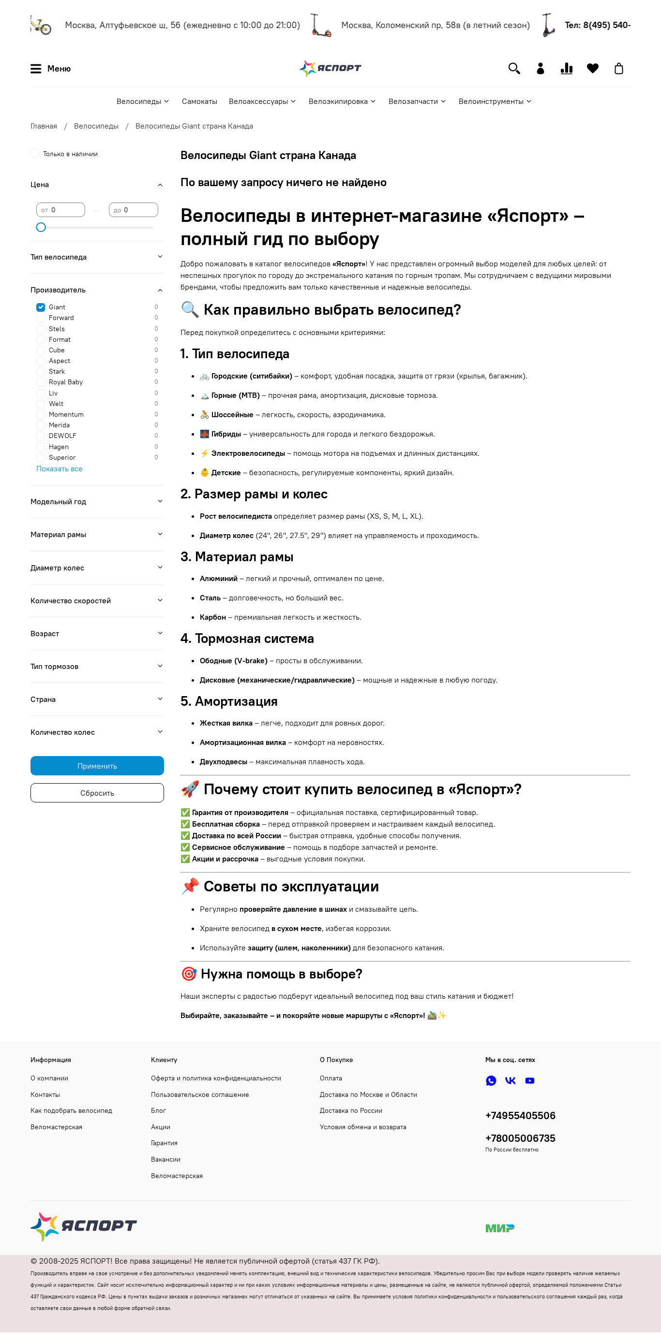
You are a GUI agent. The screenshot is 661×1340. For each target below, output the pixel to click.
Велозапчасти (413, 101)
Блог (158, 1110)
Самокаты (199, 101)
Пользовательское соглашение (200, 1094)
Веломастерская (56, 1126)
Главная (43, 126)
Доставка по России (351, 1110)
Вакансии (165, 1159)
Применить (97, 766)
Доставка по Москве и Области (368, 1094)
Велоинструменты (491, 101)
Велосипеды (139, 101)
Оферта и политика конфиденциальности (216, 1078)
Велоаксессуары (258, 101)
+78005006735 (520, 1138)
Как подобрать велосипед (71, 1110)
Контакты (45, 1094)
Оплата (331, 1078)
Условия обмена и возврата (363, 1126)
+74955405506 (520, 1115)
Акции (160, 1126)
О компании (49, 1078)
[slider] (41, 227)
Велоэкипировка (338, 101)
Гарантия (164, 1142)
